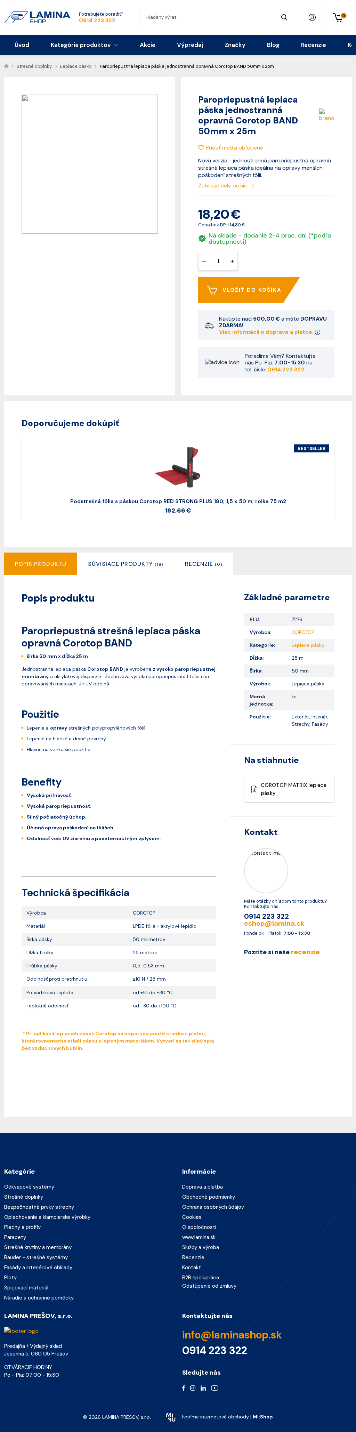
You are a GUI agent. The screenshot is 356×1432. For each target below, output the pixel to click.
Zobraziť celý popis (223, 185)
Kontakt (191, 1267)
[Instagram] (192, 1388)
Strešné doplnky (23, 1196)
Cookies (192, 1217)
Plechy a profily (22, 1227)
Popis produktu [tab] (40, 564)
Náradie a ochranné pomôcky (39, 1297)
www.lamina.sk (199, 1237)
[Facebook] (183, 1388)
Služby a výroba (200, 1247)
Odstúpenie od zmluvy (209, 1285)
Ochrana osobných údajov (213, 1207)
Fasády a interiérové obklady (38, 1267)
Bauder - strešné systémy (36, 1257)
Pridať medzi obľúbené (234, 147)
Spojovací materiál (26, 1287)
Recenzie (193, 1257)
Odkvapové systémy (29, 1186)
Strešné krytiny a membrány (38, 1247)
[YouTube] (214, 1388)
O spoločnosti (199, 1227)
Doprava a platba (202, 1186)
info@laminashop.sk (232, 1335)
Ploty (10, 1277)
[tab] (125, 564)
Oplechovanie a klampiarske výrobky (47, 1217)
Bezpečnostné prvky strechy (39, 1207)
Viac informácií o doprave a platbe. (267, 332)
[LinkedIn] (203, 1388)
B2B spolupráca (200, 1277)
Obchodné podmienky (208, 1196)
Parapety (15, 1237)
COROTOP (303, 632)
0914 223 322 (97, 20)
